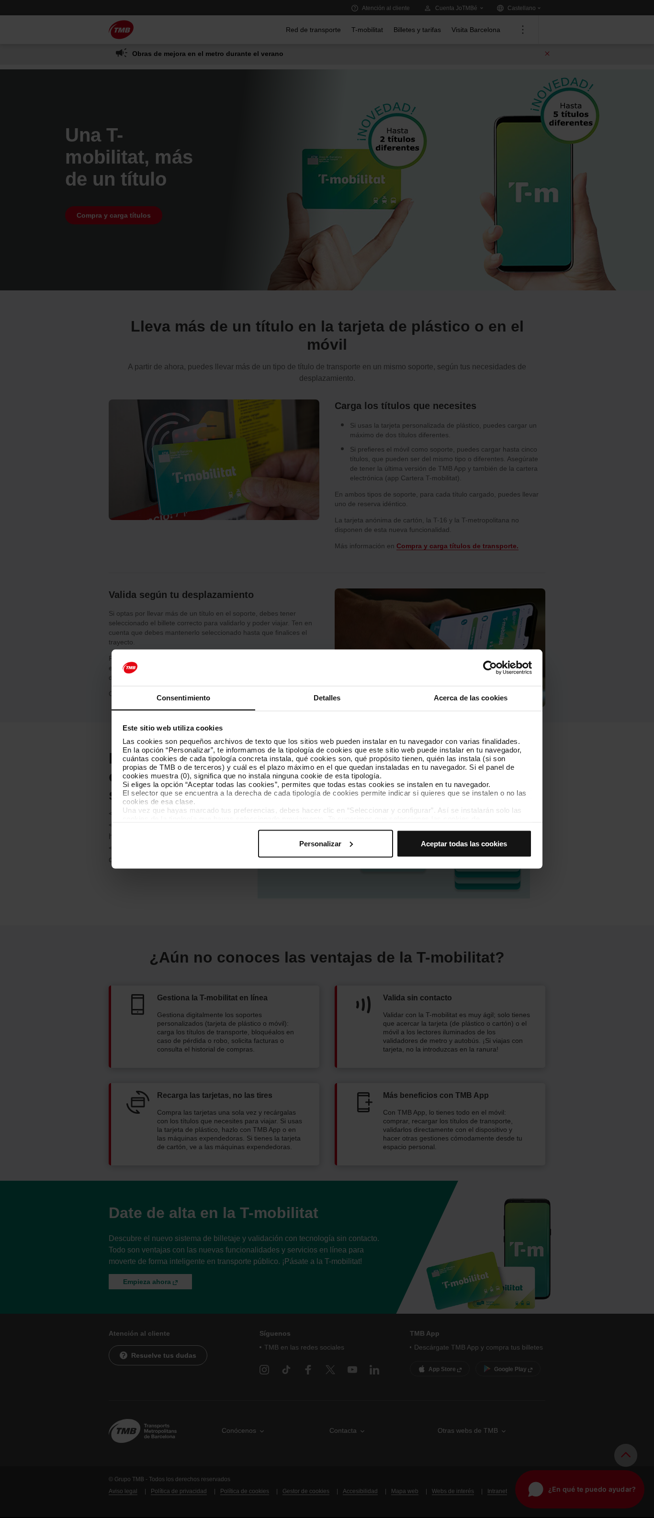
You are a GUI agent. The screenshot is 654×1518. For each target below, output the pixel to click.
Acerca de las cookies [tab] (470, 698)
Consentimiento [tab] (183, 698)
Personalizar (320, 843)
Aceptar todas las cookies (464, 843)
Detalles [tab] (327, 698)
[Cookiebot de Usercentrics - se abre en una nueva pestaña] (490, 668)
